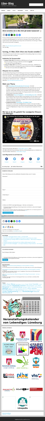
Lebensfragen (25, 287)
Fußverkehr (40, 284)
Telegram (30, 162)
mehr (26, 210)
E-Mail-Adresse (6, 194)
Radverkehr (34, 288)
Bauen (8, 284)
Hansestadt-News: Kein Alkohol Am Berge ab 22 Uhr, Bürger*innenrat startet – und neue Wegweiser (21, 274)
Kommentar (5, 176)
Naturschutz (20, 288)
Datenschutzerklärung (6, 413)
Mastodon (38, 162)
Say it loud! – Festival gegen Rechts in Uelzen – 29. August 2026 (15, 236)
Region (8, 10)
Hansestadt (16, 285)
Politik (14, 10)
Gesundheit (9, 285)
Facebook (6, 162)
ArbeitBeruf (14, 166)
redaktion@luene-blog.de (23, 148)
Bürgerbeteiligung (18, 284)
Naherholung (13, 288)
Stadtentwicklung (12, 291)
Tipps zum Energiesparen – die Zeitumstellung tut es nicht (25, 94)
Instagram (22, 162)
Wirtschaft (36, 291)
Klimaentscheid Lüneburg (7, 269)
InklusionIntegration (30, 285)
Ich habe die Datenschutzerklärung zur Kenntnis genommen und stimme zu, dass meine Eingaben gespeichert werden (22, 207)
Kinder (39, 285)
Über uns (32, 10)
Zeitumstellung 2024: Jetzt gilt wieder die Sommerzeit (19, 86)
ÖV (11, 292)
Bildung (13, 284)
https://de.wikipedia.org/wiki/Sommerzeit (13, 45)
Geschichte (4, 285)
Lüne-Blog (7, 3)
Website (4, 199)
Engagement (20, 10)
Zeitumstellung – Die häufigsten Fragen (24, 102)
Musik (10, 288)
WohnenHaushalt (19, 166)
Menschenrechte (39, 287)
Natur (16, 288)
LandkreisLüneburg (17, 287)
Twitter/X (14, 162)
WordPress (21, 419)
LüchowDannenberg (34, 287)
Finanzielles (35, 284)
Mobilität (5, 288)
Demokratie (23, 284)
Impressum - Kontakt (6, 414)
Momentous (27, 419)
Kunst (11, 287)
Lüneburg (3, 10)
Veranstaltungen (28, 291)
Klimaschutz (5, 287)
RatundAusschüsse (7, 290)
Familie (30, 284)
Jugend (36, 285)
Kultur (26, 10)
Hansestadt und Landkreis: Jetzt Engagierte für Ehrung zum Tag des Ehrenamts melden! (20, 238)
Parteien (29, 288)
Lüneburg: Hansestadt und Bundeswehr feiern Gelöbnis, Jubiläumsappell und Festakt (19, 242)
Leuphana (29, 287)
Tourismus (20, 291)
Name (4, 189)
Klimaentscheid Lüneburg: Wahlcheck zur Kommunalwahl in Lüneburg (20, 265)
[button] (4, 35)
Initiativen (23, 285)
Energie (26, 284)
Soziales (4, 291)
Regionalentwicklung (20, 289)
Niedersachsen (24, 288)
